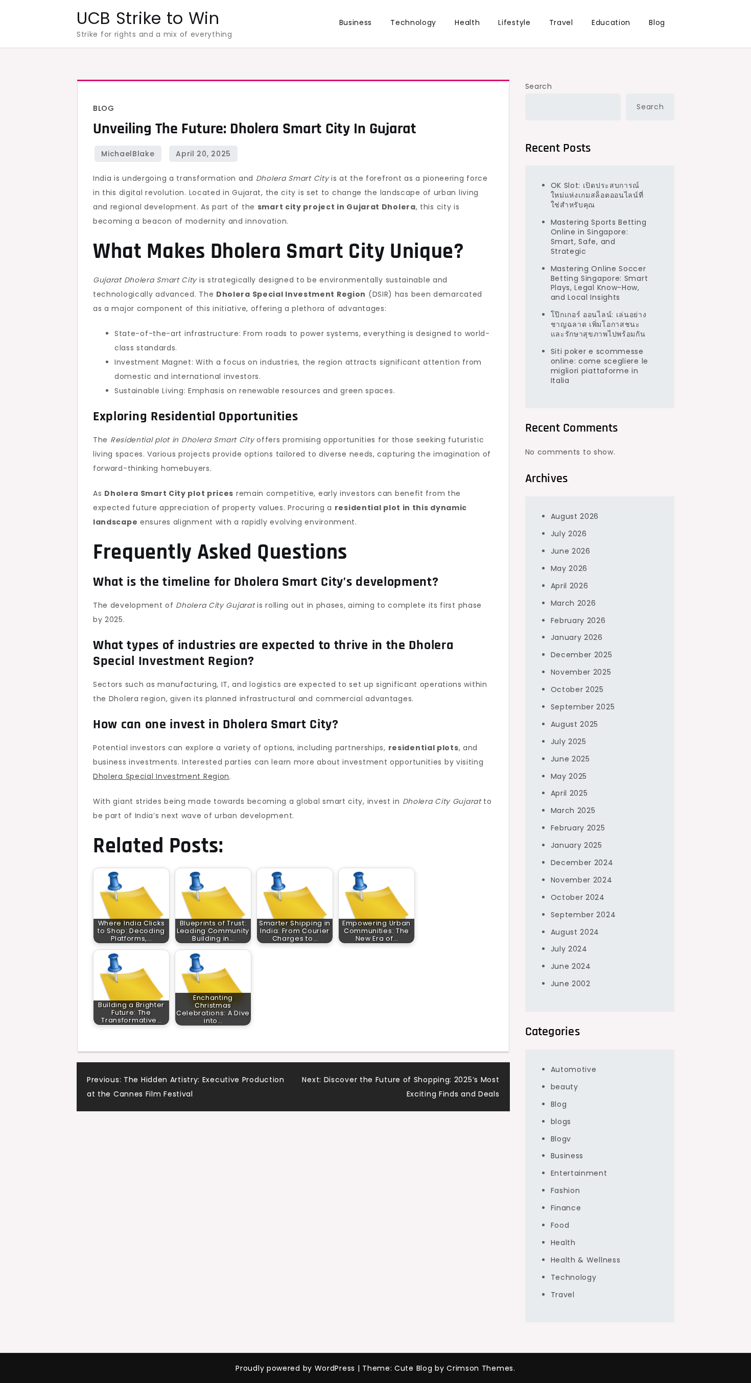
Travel (561, 22)
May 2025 (569, 776)
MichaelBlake (127, 154)
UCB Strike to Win (148, 18)
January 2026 (577, 637)
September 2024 (583, 915)
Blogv (561, 1139)
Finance (566, 1208)
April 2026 (570, 586)
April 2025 (569, 793)
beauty (564, 1087)
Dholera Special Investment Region (161, 776)
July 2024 (569, 949)
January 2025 (576, 845)
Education (611, 22)
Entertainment (579, 1173)
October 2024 (578, 897)
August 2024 (575, 932)
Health (467, 22)
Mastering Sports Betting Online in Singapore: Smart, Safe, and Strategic (599, 236)
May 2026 (569, 568)
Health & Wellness (586, 1260)
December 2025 (582, 655)
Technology (413, 22)
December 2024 (582, 862)
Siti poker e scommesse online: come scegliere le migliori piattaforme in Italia (600, 366)
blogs (561, 1121)
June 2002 (571, 984)
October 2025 (577, 689)
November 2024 (582, 880)
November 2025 (581, 672)
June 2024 (571, 966)
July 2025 (568, 741)
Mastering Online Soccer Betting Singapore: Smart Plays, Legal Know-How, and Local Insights (599, 283)
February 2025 (578, 828)
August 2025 (575, 724)
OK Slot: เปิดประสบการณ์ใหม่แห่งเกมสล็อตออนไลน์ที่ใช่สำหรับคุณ (597, 195)
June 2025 (570, 759)
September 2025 (583, 707)
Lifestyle (514, 22)
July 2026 (569, 534)
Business (355, 22)
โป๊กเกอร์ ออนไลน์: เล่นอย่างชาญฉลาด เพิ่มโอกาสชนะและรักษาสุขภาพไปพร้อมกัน (599, 324)
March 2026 (573, 603)
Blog (657, 22)
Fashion (565, 1190)
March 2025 (573, 810)
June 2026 (571, 551)
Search (538, 86)
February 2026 (578, 620)
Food (560, 1225)
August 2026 (575, 516)
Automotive (574, 1069)
